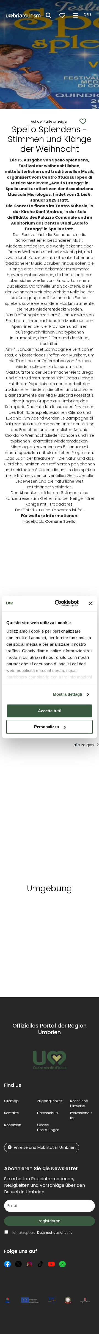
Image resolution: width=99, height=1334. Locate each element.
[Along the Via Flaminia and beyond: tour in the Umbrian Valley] (26, 819)
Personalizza (46, 727)
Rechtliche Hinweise (79, 1103)
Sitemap (11, 1101)
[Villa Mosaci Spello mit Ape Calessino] (70, 819)
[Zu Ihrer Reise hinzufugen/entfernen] (41, 763)
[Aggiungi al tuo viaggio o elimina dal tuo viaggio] (50, 907)
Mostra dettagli (67, 694)
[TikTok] (40, 1264)
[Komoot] (62, 1264)
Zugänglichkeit (49, 1101)
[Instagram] (29, 1264)
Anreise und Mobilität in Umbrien (45, 1147)
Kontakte (11, 1113)
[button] (88, 15)
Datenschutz (47, 1113)
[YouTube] (51, 1264)
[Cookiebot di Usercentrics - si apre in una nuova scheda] (58, 603)
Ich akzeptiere (42, 1232)
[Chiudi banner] (91, 603)
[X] (18, 1264)
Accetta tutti (49, 711)
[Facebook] (7, 1264)
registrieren (50, 1221)
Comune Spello (60, 521)
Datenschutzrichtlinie (54, 1232)
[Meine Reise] (62, 15)
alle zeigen (84, 745)
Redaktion (12, 1125)
